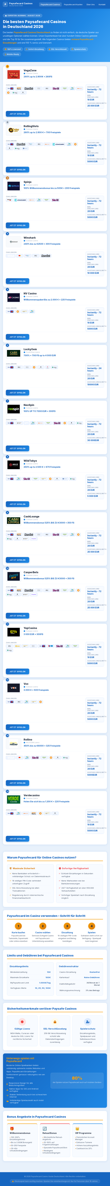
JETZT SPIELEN (17, 114)
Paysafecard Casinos (50, 4)
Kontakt (102, 4)
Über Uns (91, 4)
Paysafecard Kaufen (73, 4)
